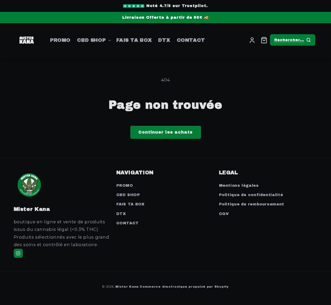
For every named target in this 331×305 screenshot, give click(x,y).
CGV (224, 214)
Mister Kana (127, 286)
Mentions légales (239, 185)
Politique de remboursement (251, 204)
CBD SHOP (128, 195)
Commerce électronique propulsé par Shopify (184, 286)
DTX (121, 214)
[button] (93, 40)
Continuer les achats (165, 132)
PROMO (124, 185)
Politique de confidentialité (251, 195)
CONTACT (127, 223)
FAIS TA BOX (130, 204)
